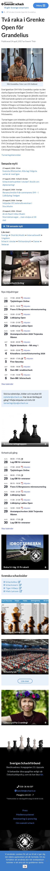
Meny (39, 5)
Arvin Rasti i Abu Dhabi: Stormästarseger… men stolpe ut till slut (19, 217)
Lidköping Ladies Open (21, 325)
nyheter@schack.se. (13, 397)
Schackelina (11, 582)
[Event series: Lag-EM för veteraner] (22, 459)
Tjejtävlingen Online (19, 301)
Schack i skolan (8, 241)
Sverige (4, 235)
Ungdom (5, 238)
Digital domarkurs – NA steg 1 (24, 345)
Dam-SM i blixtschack (20, 378)
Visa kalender (7, 384)
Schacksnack (11, 585)
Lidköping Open (18, 317)
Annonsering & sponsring (25, 818)
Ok (25, 866)
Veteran (5, 244)
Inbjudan (27, 298)
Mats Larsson (11, 591)
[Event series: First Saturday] (22, 358)
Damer (36, 241)
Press (25, 810)
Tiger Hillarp (11, 588)
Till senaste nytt (14, 226)
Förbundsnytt (24, 241)
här (41, 774)
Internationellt (34, 235)
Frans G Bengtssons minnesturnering (28, 309)
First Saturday (17, 361)
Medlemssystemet (25, 814)
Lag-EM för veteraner (20, 462)
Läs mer (25, 681)
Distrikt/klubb (18, 235)
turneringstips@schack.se (16, 403)
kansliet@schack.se (26, 790)
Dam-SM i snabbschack (21, 370)
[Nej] (46, 861)
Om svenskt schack (25, 823)
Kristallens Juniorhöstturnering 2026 (27, 353)
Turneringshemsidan (11, 155)
